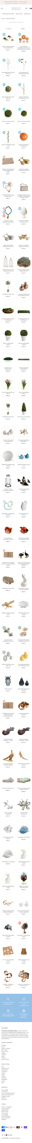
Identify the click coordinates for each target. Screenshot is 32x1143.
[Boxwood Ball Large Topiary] (23, 335)
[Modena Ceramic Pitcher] (23, 505)
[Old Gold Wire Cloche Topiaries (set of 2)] (8, 261)
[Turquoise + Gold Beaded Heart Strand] (8, 212)
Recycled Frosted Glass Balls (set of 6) (24, 789)
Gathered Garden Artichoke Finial (24, 887)
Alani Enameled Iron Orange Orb (24, 145)
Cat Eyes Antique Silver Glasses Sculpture (8, 911)
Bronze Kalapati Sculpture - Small (23, 740)
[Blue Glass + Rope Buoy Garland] (8, 505)
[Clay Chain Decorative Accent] (8, 927)
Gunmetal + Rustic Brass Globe (23, 936)
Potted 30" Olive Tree (8, 294)
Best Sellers (5, 1070)
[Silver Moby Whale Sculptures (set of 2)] (8, 237)
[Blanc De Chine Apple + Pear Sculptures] (23, 902)
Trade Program (6, 1108)
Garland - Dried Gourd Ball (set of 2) (24, 985)
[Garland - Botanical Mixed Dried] (8, 976)
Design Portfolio (6, 1096)
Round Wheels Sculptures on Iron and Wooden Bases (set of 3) (23, 48)
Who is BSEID (5, 1090)
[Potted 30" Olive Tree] (8, 286)
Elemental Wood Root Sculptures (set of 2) (24, 640)
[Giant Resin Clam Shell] (8, 580)
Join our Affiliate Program (8, 1093)
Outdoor (4, 1058)
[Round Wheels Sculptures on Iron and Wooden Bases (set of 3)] (23, 38)
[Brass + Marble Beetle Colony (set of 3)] (8, 38)
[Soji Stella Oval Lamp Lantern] (23, 605)
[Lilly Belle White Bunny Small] (23, 853)
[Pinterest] (4, 1135)
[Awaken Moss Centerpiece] (8, 359)
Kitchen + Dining (6, 1048)
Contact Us (4, 1091)
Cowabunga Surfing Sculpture (24, 489)
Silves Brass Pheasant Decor (24, 764)
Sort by (9, 28)
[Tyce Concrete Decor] (8, 780)
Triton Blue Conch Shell (24, 837)
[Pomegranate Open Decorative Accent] (23, 530)
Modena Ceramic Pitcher (24, 514)
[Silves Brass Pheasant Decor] (23, 755)
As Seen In (4, 1071)
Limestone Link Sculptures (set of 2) (8, 640)
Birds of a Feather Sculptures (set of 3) (23, 246)
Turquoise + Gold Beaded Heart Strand (8, 221)
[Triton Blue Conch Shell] (23, 829)
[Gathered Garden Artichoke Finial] (23, 878)
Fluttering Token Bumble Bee (8, 613)
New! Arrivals (19, 13)
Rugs (3, 1056)
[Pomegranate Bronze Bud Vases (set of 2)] (23, 286)
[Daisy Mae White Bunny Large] (8, 878)
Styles (3, 1074)
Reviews (4, 1098)
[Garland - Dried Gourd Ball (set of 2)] (23, 976)
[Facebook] (2, 1135)
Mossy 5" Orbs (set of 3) (8, 121)
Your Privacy (5, 1113)
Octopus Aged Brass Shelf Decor (23, 440)
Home (3, 18)
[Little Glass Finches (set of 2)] (23, 456)
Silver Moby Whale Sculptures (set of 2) (8, 246)
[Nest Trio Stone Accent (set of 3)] (8, 656)
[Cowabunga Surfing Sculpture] (23, 481)
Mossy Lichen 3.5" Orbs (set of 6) (8, 97)
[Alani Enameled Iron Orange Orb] (23, 136)
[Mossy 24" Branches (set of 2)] (8, 136)
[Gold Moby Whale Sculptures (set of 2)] (23, 161)
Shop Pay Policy (6, 1118)
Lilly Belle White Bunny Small (23, 862)
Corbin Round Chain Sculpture (23, 714)
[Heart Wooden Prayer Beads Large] (8, 187)
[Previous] (3, 2)
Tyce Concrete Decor (8, 788)
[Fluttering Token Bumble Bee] (8, 605)
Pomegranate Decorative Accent (8, 538)
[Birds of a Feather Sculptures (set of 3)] (23, 237)
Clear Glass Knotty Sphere (8, 838)
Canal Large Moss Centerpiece (24, 368)
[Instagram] (9, 1135)
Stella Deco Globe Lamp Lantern (8, 465)
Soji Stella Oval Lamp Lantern (23, 613)
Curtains (4, 1054)
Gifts (3, 1082)
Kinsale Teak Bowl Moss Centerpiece (8, 319)
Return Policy (5, 1111)
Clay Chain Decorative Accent (8, 936)
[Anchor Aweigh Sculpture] (8, 804)
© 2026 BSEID (5, 1138)
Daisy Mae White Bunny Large (8, 887)
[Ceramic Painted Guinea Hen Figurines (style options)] (23, 554)
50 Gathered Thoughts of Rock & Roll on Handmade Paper (8, 715)
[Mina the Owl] (8, 680)
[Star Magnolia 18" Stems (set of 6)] (8, 64)
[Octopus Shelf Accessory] (23, 804)
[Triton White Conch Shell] (8, 853)
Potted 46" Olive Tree (8, 416)
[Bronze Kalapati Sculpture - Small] (23, 731)
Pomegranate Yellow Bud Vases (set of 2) (23, 665)
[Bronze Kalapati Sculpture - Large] (8, 731)
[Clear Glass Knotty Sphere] (8, 829)
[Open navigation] (2, 8)
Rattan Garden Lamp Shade (23, 960)
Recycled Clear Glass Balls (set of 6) (24, 270)
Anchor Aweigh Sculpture (8, 813)
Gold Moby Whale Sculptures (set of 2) (23, 169)
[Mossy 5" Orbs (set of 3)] (8, 113)
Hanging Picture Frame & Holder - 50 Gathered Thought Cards (24, 196)
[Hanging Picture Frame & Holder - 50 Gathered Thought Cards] (23, 187)
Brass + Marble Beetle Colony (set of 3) (8, 47)
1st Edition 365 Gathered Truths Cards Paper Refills (8, 170)
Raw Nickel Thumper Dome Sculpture (23, 589)
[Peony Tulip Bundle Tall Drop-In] (8, 384)
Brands (3, 1076)
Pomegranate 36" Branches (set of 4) (24, 73)
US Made (4, 1078)
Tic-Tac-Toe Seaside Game (8, 960)
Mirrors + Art (5, 1051)
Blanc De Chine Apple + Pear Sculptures (24, 911)
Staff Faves (4, 1079)
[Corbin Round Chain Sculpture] (23, 705)
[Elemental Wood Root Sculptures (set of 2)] (23, 631)
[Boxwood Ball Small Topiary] (8, 335)
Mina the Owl (8, 689)
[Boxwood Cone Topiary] (23, 408)
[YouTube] (6, 1135)
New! (3, 1067)
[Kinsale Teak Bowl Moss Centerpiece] (8, 310)
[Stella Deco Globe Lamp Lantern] (8, 456)
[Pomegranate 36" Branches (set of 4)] (23, 64)
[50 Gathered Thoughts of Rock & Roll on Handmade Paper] (8, 705)
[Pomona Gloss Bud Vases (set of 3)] (8, 432)
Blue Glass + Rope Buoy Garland (8, 514)
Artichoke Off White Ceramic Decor (24, 221)
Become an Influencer (7, 1094)
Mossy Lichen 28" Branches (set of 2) (24, 97)
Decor (3, 1047)
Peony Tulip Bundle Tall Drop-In (8, 393)
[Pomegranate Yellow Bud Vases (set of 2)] (23, 656)
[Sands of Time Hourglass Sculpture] (8, 481)
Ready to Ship (5, 1068)
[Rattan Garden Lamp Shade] (23, 951)
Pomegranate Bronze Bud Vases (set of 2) (24, 295)
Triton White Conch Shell (8, 861)
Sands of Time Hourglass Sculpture (8, 489)
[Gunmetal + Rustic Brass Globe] (23, 927)
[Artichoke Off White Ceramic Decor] (23, 212)
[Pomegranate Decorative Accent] (8, 530)
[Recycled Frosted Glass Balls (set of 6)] (23, 780)
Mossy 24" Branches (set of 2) (8, 145)
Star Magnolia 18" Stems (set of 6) (8, 73)
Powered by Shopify (14, 1138)
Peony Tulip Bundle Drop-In (24, 393)
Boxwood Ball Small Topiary (8, 344)
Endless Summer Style (8, 13)
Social (3, 1081)
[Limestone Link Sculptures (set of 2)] (8, 631)
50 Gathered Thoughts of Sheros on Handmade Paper (8, 564)
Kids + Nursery (5, 1059)
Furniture (4, 1045)
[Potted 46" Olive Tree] (8, 408)
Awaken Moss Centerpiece (8, 368)
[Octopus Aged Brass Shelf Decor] (23, 432)
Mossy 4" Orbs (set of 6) (24, 121)
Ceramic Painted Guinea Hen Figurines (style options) (23, 564)
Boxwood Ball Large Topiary (24, 344)
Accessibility (5, 1114)
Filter (23, 28)
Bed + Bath (4, 1050)
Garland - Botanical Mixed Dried (8, 985)
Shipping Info (5, 1110)
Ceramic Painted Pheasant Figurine (8, 764)
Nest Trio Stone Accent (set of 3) (8, 665)
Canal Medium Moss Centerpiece (23, 319)
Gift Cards (4, 1099)
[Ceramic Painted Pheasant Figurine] (8, 755)
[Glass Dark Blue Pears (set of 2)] (23, 680)
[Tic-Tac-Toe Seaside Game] (8, 951)
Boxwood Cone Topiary (24, 416)
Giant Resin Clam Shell (8, 588)
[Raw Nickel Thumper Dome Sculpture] (23, 580)
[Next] (29, 2)
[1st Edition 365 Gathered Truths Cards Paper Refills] (8, 161)
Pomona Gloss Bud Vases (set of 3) (8, 440)
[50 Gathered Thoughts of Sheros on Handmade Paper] (8, 554)
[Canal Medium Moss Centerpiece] (23, 310)
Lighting (4, 1053)
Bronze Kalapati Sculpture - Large (8, 740)
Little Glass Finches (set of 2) (24, 465)
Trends (3, 1073)
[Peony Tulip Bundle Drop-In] (23, 384)
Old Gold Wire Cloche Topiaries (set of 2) (8, 270)
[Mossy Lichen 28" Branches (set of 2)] (23, 88)
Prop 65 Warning (6, 1116)
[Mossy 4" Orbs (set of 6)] (23, 113)
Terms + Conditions (7, 1107)
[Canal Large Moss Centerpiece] (23, 359)
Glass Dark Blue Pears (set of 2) (24, 689)
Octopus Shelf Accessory (24, 813)
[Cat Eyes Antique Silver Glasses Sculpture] (8, 902)
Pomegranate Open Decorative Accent (23, 538)
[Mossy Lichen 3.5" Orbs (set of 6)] (8, 88)
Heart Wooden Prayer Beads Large (8, 195)
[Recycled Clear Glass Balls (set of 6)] (23, 261)
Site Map (4, 1119)
